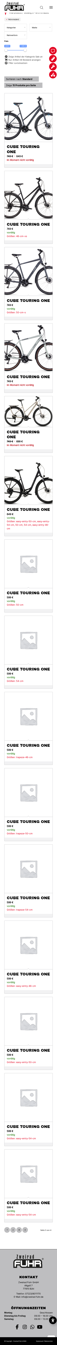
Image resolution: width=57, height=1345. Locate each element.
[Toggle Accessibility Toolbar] (53, 1320)
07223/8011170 (33, 1293)
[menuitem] (51, 6)
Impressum (39, 1341)
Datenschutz (48, 1341)
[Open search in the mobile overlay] (41, 6)
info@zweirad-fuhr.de (32, 1297)
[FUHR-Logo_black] (23, 6)
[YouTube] (40, 1327)
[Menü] (51, 6)
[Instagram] (25, 1327)
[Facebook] (17, 1327)
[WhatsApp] (32, 1327)
